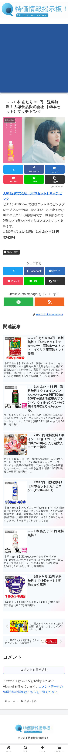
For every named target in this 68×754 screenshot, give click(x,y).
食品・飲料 (13, 252)
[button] (55, 179)
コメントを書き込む (34, 669)
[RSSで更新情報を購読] (49, 301)
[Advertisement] (34, 58)
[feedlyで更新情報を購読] (18, 301)
